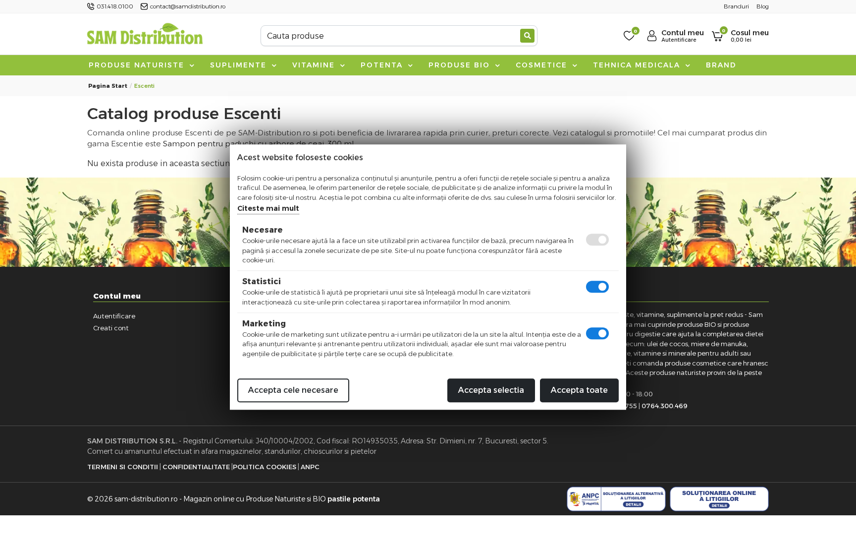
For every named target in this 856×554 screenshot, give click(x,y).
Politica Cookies (264, 467)
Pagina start (107, 85)
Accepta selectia (491, 390)
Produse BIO (460, 65)
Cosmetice (543, 65)
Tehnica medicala (638, 65)
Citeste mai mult (268, 208)
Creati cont (111, 328)
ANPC (310, 467)
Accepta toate (579, 390)
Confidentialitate (196, 467)
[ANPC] (616, 499)
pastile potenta (353, 498)
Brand (721, 65)
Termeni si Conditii (122, 467)
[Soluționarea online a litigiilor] (719, 499)
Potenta (383, 65)
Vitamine (315, 65)
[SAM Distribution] (144, 35)
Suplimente (239, 65)
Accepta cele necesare (293, 390)
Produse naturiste (138, 65)
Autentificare (114, 316)
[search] (527, 36)
